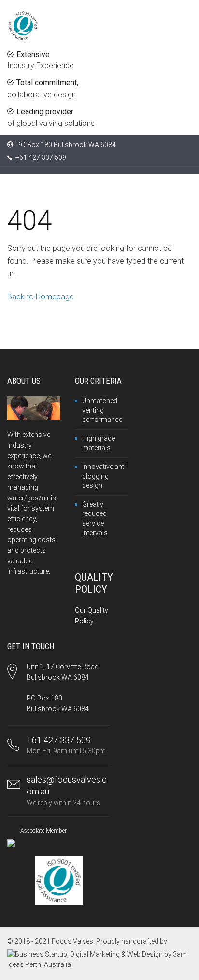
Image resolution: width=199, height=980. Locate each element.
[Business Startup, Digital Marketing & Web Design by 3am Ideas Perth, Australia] (99, 959)
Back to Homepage (40, 296)
